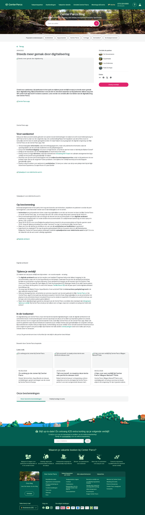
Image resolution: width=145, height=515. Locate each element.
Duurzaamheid (70, 491)
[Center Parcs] (13, 5)
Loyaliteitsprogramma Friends (93, 482)
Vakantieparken (37, 5)
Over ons (48, 490)
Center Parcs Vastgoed (114, 486)
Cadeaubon (69, 484)
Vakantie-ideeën (65, 5)
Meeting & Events (112, 481)
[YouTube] (47, 507)
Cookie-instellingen (51, 488)
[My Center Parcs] (140, 5)
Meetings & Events (98, 5)
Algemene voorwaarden (53, 481)
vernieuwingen (67, 326)
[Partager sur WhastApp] (111, 77)
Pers (47, 495)
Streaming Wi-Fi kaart (63, 153)
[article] (35, 369)
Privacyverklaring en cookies (52, 484)
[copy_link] (100, 78)
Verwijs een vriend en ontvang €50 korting (92, 486)
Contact (68, 481)
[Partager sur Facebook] (103, 77)
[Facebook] (43, 507)
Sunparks (110, 489)
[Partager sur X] (107, 77)
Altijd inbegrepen (91, 489)
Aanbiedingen (51, 5)
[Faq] (135, 5)
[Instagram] (51, 507)
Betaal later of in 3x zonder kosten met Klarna (71, 488)
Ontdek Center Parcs (81, 5)
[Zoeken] (96, 23)
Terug (21, 46)
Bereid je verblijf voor (92, 479)
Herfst (112, 5)
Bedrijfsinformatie (51, 479)
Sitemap (48, 492)
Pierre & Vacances (112, 484)
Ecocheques (90, 491)
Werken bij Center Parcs (114, 479)
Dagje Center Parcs (92, 494)
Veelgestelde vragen (72, 479)
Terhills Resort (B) (59, 285)
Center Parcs (81, 293)
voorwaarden (66, 436)
